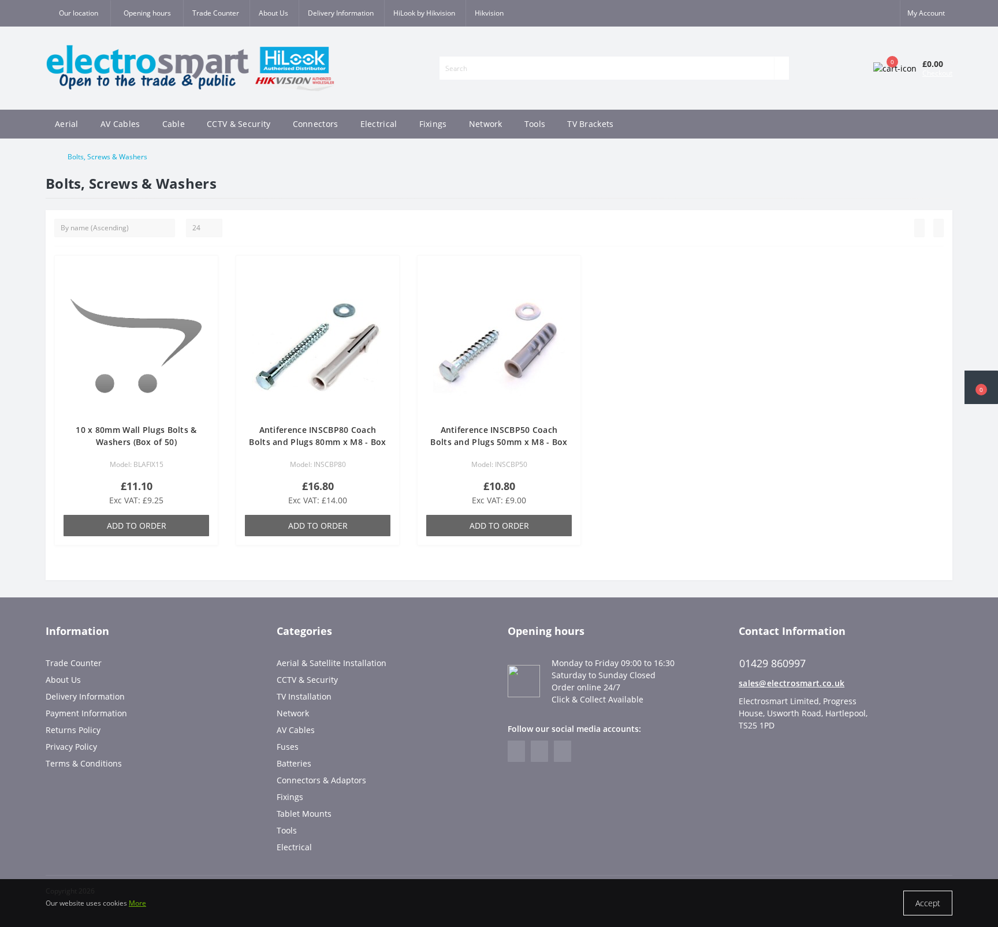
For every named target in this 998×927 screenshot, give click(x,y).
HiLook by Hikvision (424, 13)
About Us (273, 13)
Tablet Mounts (304, 813)
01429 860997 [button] (772, 663)
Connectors (315, 123)
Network (485, 123)
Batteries (294, 763)
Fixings (433, 123)
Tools (535, 123)
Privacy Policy (71, 746)
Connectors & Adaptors (321, 780)
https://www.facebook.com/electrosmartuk (516, 751)
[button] (146, 13)
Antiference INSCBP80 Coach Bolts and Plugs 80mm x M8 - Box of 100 (317, 441)
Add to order (136, 525)
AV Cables (120, 123)
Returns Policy (73, 729)
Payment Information (86, 713)
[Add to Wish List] (205, 273)
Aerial (67, 123)
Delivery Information (341, 13)
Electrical (378, 123)
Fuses (288, 746)
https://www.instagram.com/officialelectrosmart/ (539, 751)
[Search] (781, 68)
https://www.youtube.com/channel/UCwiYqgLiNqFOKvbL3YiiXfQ (562, 751)
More (137, 903)
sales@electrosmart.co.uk (791, 683)
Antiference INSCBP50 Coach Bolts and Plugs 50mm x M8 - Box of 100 (498, 441)
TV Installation (304, 696)
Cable (173, 123)
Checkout (937, 73)
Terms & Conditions (84, 763)
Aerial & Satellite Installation (331, 662)
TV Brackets (590, 123)
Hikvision (489, 13)
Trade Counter (215, 13)
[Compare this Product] (205, 290)
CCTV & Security (239, 123)
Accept (927, 903)
